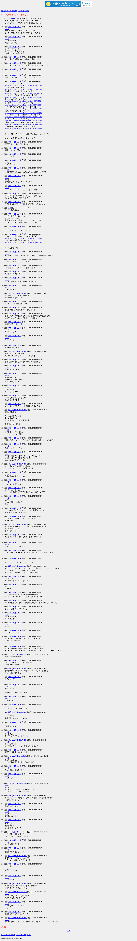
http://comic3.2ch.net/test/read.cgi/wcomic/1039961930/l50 (23, 105)
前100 (24, 935)
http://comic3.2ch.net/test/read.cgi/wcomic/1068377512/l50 (23, 97)
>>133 (7, 254)
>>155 (7, 375)
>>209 (7, 850)
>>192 (7, 687)
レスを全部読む (23, 11)
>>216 (7, 904)
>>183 (7, 625)
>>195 (7, 742)
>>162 (7, 446)
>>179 (7, 586)
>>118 (7, 29)
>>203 (7, 822)
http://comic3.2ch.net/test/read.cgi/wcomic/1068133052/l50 (23, 242)
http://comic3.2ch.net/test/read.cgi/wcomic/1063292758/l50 (23, 85)
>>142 (7, 280)
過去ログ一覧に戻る (8, 935)
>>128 (7, 162)
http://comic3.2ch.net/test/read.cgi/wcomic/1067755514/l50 (23, 113)
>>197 (7, 758)
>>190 (7, 714)
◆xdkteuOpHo (17, 654)
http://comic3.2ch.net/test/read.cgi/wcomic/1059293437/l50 (23, 109)
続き (68, 931)
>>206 (7, 812)
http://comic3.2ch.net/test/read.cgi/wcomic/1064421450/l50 (23, 117)
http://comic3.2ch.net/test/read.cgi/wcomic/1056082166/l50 (23, 121)
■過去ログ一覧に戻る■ (9, 11)
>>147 (7, 330)
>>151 (7, 368)
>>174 (7, 544)
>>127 (7, 178)
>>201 (7, 776)
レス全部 (19, 935)
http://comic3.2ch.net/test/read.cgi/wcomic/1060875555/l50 (23, 101)
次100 (29, 935)
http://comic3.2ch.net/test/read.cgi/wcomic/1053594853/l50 (23, 89)
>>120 (7, 430)
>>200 (7, 768)
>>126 (7, 170)
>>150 (7, 338)
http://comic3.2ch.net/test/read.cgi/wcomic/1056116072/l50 (23, 93)
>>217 (7, 920)
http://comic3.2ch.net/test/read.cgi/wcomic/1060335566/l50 (23, 128)
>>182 (7, 615)
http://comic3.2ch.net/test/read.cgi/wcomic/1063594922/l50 (23, 124)
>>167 (7, 482)
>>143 (7, 287)
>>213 (7, 878)
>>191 (13, 679)
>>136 (7, 228)
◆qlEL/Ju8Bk (17, 293)
